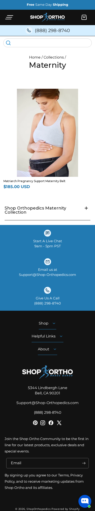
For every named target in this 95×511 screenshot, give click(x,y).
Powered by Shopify (65, 509)
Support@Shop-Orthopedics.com (47, 403)
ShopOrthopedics (39, 509)
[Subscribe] (84, 463)
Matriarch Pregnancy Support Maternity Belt (34, 181)
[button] (9, 17)
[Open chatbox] (84, 501)
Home (35, 57)
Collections (54, 57)
